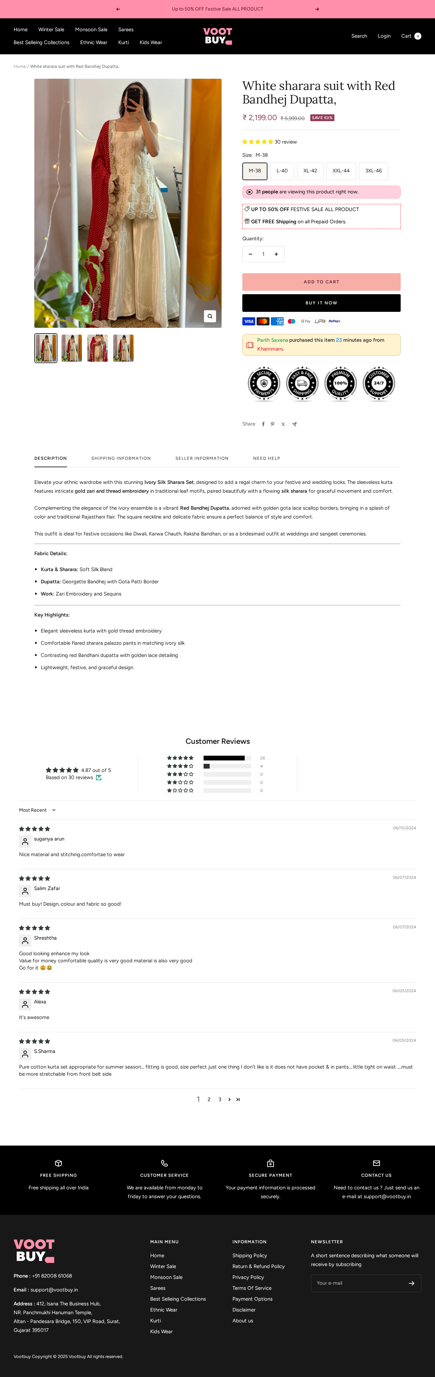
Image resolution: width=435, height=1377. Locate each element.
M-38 (255, 171)
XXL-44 (341, 171)
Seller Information (202, 458)
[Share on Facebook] (263, 424)
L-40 (282, 171)
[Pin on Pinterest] (272, 424)
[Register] (412, 1283)
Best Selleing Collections (41, 42)
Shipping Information (121, 458)
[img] (34, 829)
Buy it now (322, 302)
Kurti (123, 42)
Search (359, 36)
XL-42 (310, 171)
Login (384, 36)
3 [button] (220, 1099)
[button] (258, 142)
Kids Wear (151, 42)
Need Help (266, 458)
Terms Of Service (252, 1288)
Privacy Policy (248, 1277)
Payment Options (252, 1299)
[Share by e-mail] (294, 424)
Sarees (126, 29)
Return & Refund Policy (258, 1266)
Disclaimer (244, 1310)
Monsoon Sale (91, 29)
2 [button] (209, 1099)
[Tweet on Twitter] (283, 424)
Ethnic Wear (93, 42)
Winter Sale (51, 29)
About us (242, 1321)
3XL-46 (373, 171)
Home (21, 29)
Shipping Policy (249, 1255)
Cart (410, 36)
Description (50, 458)
